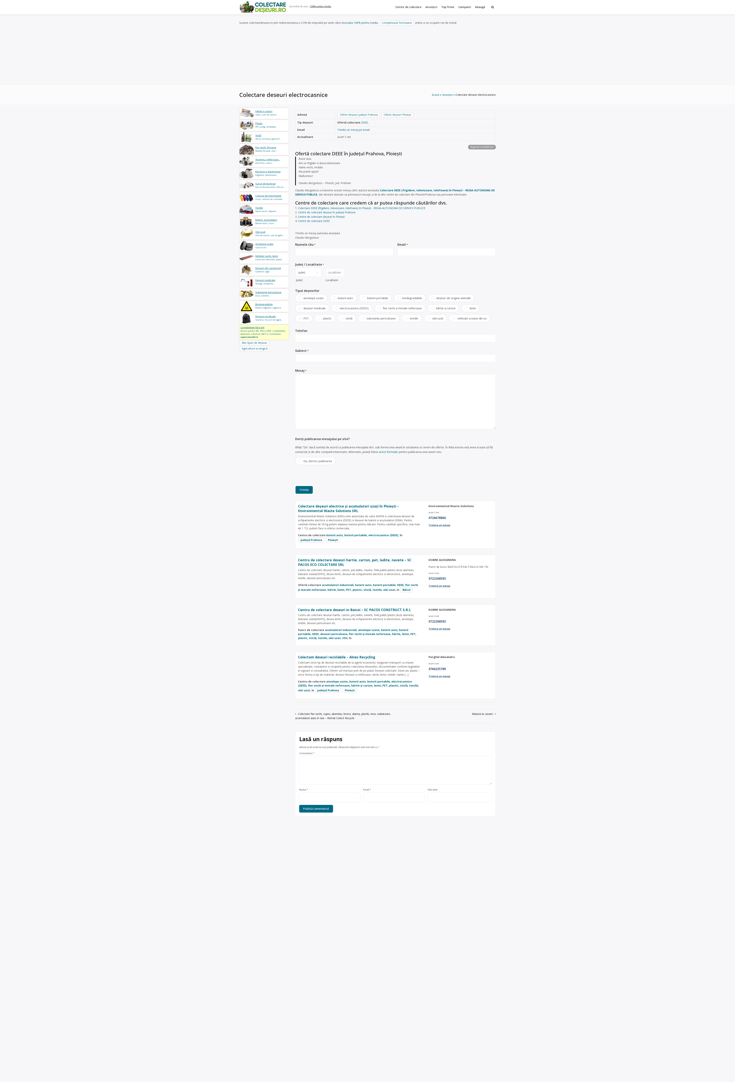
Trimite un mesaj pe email (353, 130)
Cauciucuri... (264, 245)
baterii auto (345, 298)
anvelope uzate (313, 298)
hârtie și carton (446, 308)
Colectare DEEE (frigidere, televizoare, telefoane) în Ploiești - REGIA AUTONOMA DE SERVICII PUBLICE (361, 208)
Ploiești (333, 540)
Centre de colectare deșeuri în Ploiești (321, 217)
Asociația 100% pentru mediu (360, 23)
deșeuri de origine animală (453, 298)
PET (306, 318)
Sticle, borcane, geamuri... (268, 137)
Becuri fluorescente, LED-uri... (270, 185)
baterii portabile (377, 298)
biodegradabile (412, 298)
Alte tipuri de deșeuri (254, 343)
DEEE (364, 122)
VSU (344, 638)
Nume (303, 789)
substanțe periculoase (381, 318)
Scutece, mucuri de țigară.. (268, 318)
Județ (299, 280)
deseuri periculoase (333, 634)
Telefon (301, 331)
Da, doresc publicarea (317, 461)
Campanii (464, 7)
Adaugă (480, 7)
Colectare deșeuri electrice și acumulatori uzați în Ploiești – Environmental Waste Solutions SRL (348, 508)
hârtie (331, 590)
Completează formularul (397, 23)
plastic (327, 318)
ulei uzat (437, 318)
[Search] (492, 7)
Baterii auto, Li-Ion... (266, 221)
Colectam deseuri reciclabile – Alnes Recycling (336, 657)
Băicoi (407, 590)
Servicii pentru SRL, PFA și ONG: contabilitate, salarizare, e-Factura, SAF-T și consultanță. (263, 332)
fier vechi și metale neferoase (402, 308)
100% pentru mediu (320, 6)
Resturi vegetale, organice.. (268, 306)
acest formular (388, 452)
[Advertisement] (367, 55)
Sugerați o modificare (482, 147)
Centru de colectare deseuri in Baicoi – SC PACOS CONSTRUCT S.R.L (354, 609)
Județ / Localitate (309, 264)
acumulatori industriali (338, 585)
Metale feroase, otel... (266, 149)
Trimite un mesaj (439, 525)
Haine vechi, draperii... (266, 209)
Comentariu (306, 753)
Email (402, 244)
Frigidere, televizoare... (268, 173)
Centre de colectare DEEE (314, 221)
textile (414, 318)
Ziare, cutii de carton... (266, 113)
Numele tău (305, 244)
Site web (433, 789)
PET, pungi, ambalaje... (266, 125)
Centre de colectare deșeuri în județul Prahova (326, 212)
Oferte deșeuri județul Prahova (359, 114)
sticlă (349, 318)
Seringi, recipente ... (265, 282)
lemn (473, 308)
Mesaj (300, 370)
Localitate (331, 280)
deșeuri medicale (314, 308)
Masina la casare (482, 714)
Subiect (302, 351)
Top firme (447, 7)
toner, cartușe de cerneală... (269, 197)
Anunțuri (431, 7)
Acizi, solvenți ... (268, 294)
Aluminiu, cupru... (267, 161)
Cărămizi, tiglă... (268, 270)
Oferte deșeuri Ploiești (397, 114)
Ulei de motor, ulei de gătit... (269, 233)
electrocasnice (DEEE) (354, 308)
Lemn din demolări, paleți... (269, 258)
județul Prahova (311, 540)
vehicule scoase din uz (472, 318)
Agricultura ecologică (255, 348)
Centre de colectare (408, 7)
